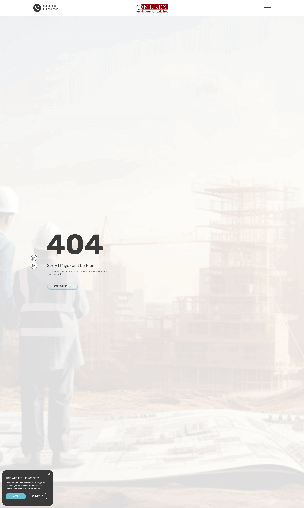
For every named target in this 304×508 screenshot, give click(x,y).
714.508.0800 (50, 9)
